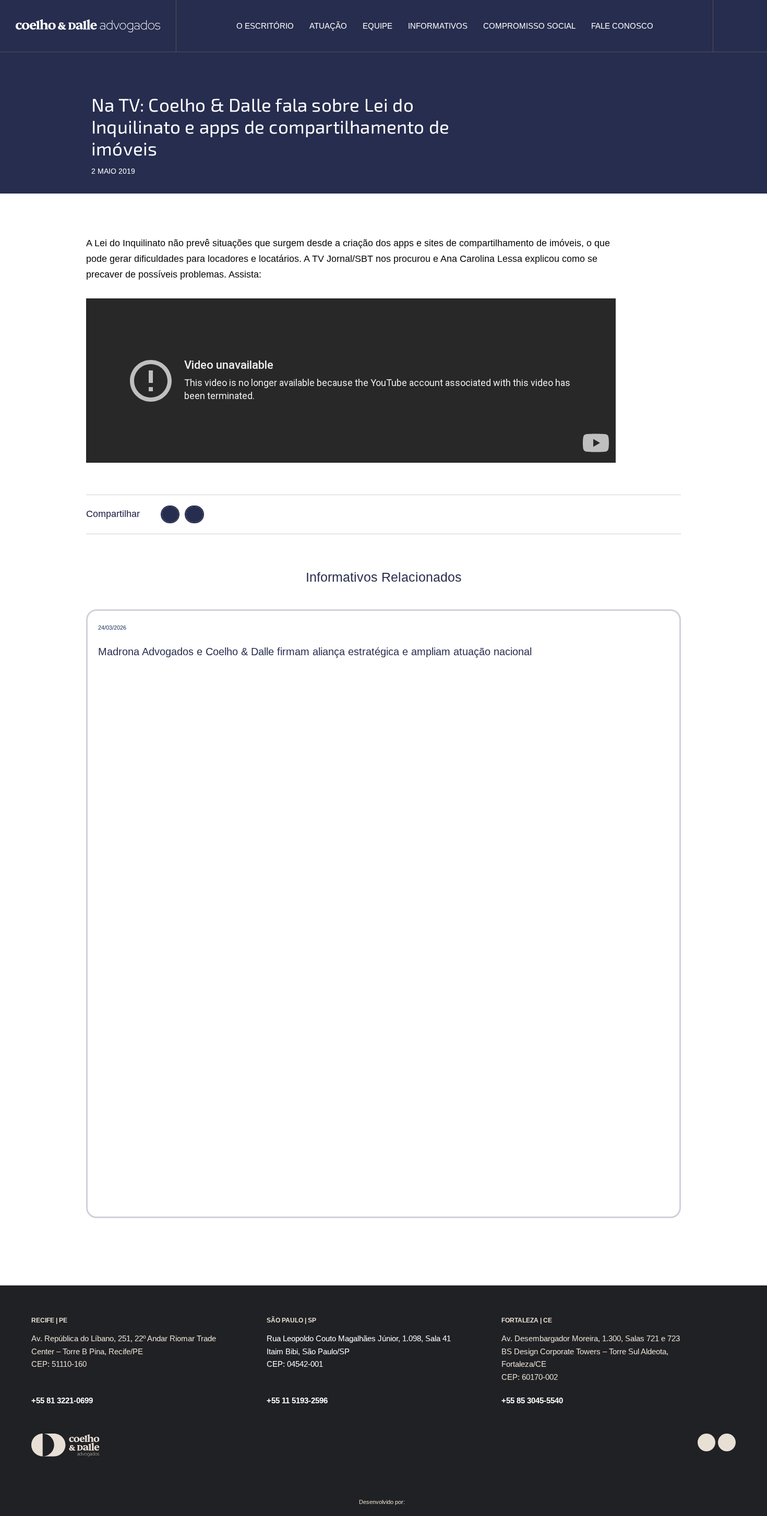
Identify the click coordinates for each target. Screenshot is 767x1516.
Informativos (438, 25)
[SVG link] (88, 25)
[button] (170, 514)
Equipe (377, 25)
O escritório (265, 25)
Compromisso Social (529, 25)
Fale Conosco (622, 25)
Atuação (328, 25)
